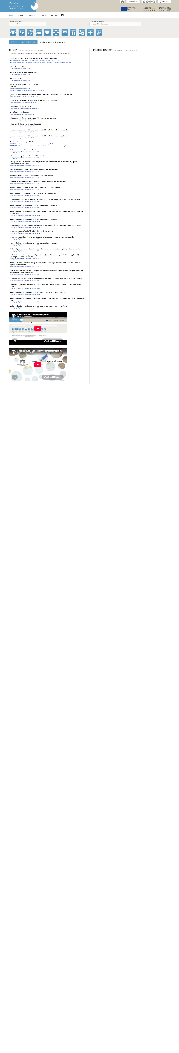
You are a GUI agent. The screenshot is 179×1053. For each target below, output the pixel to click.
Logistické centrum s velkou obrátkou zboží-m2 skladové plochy (33, 193)
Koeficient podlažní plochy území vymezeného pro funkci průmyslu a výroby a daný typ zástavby (45, 199)
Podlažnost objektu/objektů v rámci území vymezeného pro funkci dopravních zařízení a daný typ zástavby (45, 285)
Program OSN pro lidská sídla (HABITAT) (27, 89)
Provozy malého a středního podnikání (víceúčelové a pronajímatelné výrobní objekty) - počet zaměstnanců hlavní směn (43, 163)
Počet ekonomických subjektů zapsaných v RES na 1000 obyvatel (33, 118)
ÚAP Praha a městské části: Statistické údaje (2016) (24, 108)
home (11, 15)
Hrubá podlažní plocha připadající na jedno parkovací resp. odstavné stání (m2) (38, 292)
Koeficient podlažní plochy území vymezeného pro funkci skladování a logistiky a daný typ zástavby (46, 249)
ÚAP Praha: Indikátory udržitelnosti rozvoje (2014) (24, 96)
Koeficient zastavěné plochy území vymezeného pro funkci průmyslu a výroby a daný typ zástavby (45, 225)
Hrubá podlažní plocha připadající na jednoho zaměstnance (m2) (33, 205)
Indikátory (32, 15)
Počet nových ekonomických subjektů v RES (25, 124)
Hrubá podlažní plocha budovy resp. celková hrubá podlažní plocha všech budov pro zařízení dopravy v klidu (47, 299)
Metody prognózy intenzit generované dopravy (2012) (25, 152)
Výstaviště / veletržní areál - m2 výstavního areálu (28, 150)
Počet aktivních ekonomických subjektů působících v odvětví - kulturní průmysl (38, 130)
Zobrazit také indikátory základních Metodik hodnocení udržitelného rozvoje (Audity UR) (40, 53)
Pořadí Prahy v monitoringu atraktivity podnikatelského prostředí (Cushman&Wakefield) (42, 94)
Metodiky (21, 15)
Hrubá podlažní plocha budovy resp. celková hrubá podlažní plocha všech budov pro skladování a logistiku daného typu (45, 264)
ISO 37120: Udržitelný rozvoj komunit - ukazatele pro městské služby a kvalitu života (38, 145)
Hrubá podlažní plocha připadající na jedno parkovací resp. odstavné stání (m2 (38, 306)
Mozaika (16, 5)
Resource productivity (17, 66)
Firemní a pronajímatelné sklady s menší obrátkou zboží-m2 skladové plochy (37, 187)
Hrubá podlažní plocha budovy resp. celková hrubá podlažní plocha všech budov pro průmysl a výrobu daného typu (46, 212)
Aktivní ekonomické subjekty (20, 112)
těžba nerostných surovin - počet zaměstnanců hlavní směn (31, 176)
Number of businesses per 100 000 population (26, 142)
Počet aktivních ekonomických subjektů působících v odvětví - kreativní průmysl (38, 136)
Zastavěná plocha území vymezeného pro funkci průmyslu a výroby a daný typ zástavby (42, 237)
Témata (43, 15)
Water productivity (16, 78)
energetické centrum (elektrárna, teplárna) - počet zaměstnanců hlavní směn (38, 182)
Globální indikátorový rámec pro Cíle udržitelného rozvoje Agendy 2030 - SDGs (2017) (41, 61)
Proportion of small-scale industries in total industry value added (33, 58)
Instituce (54, 15)
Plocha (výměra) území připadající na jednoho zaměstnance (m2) (33, 243)
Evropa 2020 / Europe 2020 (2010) (20, 68)
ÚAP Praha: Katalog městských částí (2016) (22, 114)
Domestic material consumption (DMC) (24, 72)
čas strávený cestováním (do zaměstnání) (25, 85)
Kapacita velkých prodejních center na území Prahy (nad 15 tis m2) (34, 100)
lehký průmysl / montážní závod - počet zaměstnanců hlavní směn (34, 170)
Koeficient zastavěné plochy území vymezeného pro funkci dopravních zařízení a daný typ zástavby (46, 278)
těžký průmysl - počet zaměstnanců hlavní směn (27, 156)
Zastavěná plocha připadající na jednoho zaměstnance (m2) (31, 231)
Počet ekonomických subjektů (20, 106)
